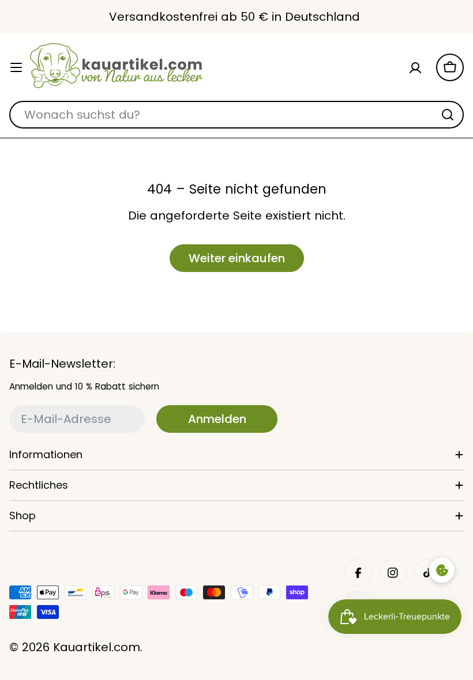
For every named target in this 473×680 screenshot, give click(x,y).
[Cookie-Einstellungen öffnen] (442, 570)
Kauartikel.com (96, 647)
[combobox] (236, 115)
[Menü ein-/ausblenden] (16, 67)
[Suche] (448, 115)
